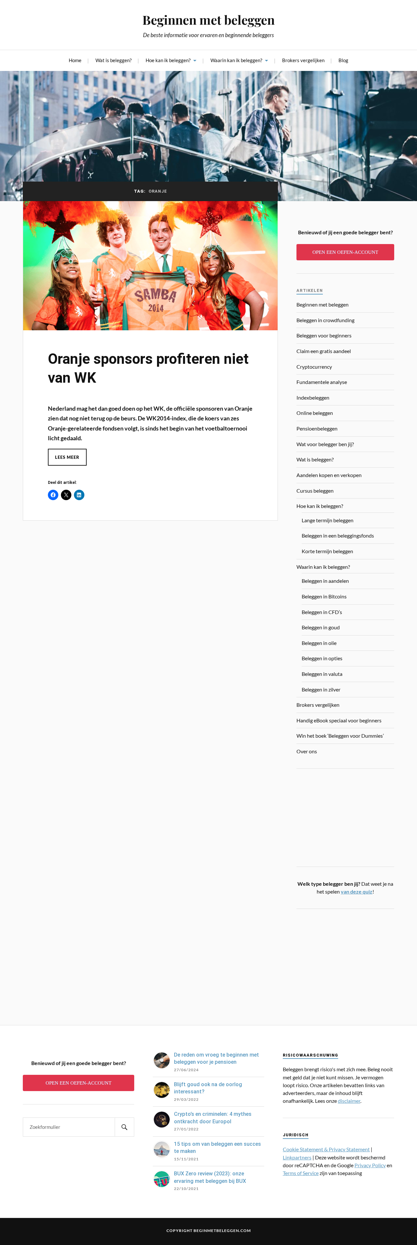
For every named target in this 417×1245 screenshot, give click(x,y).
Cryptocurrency (314, 366)
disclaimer (349, 1101)
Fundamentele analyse (321, 382)
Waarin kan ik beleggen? (236, 60)
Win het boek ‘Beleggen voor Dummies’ (340, 735)
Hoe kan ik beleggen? (168, 60)
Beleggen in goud (321, 627)
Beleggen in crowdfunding (325, 320)
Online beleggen (314, 413)
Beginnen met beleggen (208, 19)
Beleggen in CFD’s (322, 612)
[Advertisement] (345, 962)
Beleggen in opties (322, 658)
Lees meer (67, 457)
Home (75, 60)
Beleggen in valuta (322, 674)
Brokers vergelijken (303, 60)
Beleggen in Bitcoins (324, 596)
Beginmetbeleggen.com (222, 1230)
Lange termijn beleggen (327, 520)
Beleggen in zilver (321, 689)
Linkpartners (297, 1157)
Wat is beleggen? (113, 60)
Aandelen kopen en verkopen (329, 475)
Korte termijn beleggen (327, 551)
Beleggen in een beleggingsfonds (338, 535)
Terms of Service (301, 1173)
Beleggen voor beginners (324, 335)
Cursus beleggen (315, 490)
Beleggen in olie (319, 643)
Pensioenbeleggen (317, 428)
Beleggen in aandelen (325, 581)
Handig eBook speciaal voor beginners (338, 720)
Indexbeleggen (312, 397)
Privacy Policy (370, 1165)
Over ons (306, 751)
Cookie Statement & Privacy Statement (326, 1149)
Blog (343, 60)
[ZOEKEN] (124, 1127)
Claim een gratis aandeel (323, 351)
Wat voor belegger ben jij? (325, 444)
